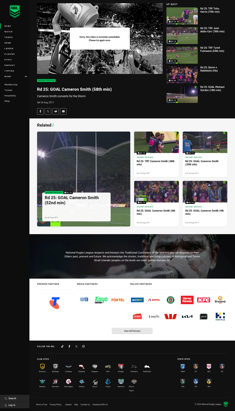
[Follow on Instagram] (83, 346)
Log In (12, 405)
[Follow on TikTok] (62, 346)
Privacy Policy (55, 404)
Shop (7, 101)
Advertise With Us (100, 404)
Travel (8, 37)
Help (76, 404)
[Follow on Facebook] (69, 346)
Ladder (9, 48)
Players (9, 54)
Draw (7, 43)
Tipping (9, 71)
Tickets (8, 90)
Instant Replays (46, 81)
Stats (8, 59)
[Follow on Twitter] (76, 346)
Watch (8, 31)
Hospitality (10, 95)
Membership (11, 84)
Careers (68, 404)
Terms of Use (41, 404)
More (7, 76)
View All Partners (132, 330)
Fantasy (9, 65)
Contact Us (85, 404)
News (7, 26)
